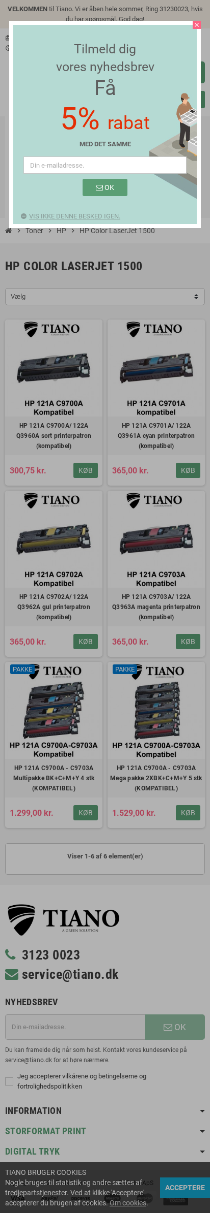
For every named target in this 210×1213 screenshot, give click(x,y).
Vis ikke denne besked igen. (74, 216)
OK (108, 187)
